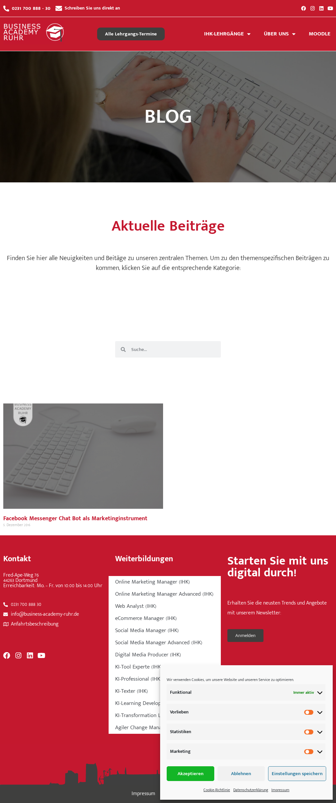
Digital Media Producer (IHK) (148, 654)
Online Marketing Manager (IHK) (152, 582)
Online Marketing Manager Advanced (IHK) (164, 594)
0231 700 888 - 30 (31, 8)
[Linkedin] (321, 8)
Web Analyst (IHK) (136, 606)
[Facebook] (303, 8)
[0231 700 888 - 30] (6, 8)
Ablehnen (241, 774)
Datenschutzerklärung (250, 790)
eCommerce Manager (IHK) (146, 618)
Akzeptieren (190, 774)
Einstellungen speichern (297, 774)
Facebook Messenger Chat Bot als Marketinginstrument (75, 519)
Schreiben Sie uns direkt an (92, 8)
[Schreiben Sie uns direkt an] (58, 8)
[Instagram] (312, 8)
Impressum (280, 790)
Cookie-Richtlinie (216, 790)
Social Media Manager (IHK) (147, 630)
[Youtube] (330, 8)
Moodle (319, 33)
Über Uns (276, 33)
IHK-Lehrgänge (224, 33)
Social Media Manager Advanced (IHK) (158, 642)
